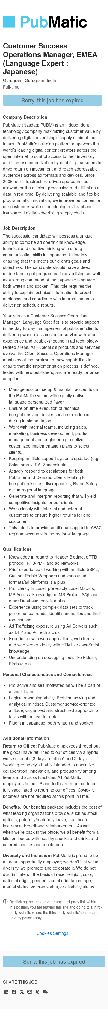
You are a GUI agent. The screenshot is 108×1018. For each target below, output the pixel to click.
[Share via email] (29, 992)
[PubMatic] (45, 21)
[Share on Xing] (37, 992)
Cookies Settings (52, 933)
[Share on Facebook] (14, 992)
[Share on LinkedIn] (6, 992)
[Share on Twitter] (22, 992)
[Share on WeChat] (45, 992)
